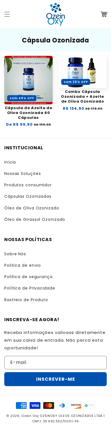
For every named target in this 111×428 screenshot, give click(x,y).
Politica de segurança (28, 277)
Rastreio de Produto (26, 300)
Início (10, 162)
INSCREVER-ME (55, 379)
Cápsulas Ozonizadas (28, 196)
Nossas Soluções (22, 173)
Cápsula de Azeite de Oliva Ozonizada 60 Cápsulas (28, 113)
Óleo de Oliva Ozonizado (31, 208)
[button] (7, 14)
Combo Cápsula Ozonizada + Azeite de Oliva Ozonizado (82, 96)
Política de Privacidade (29, 288)
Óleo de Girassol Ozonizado (34, 219)
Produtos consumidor (28, 185)
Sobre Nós (15, 254)
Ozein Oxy (30, 415)
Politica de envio (22, 265)
